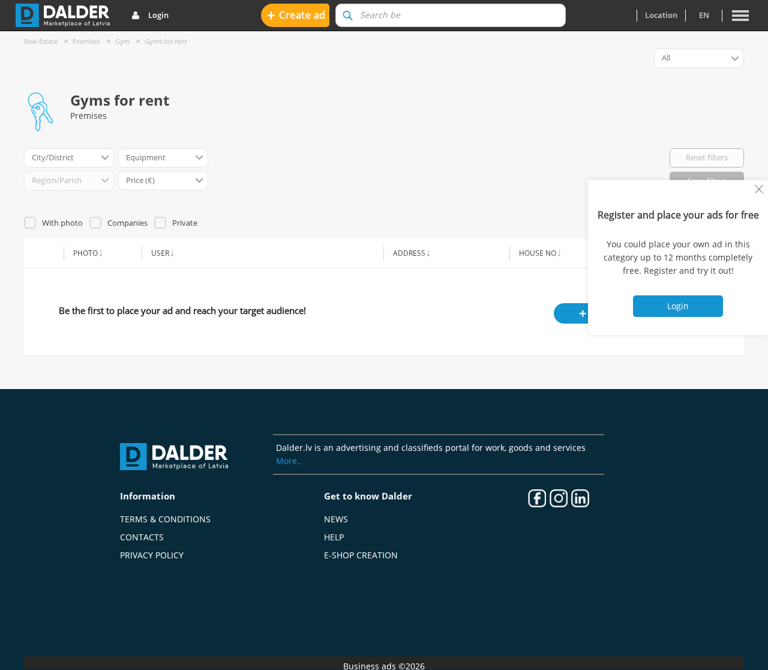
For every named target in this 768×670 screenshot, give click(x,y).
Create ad (296, 15)
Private (184, 222)
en (704, 15)
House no (537, 252)
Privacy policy (152, 555)
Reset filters (707, 157)
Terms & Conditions (165, 519)
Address (409, 252)
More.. (289, 460)
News (336, 519)
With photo (62, 222)
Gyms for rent (166, 41)
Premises (86, 41)
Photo (85, 252)
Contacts (142, 537)
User (160, 252)
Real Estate (41, 41)
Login (158, 15)
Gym (122, 41)
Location (661, 15)
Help (334, 537)
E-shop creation (361, 555)
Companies (127, 222)
